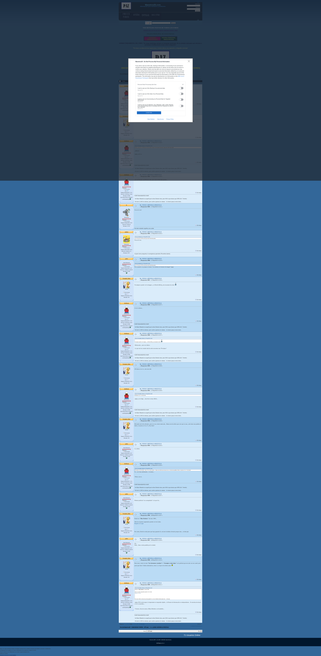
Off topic (146, 627)
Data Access (160, 119)
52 (134, 624)
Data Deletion (151, 119)
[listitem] (160, 84)
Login (142, 523)
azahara (126, 232)
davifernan (126, 303)
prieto (126, 258)
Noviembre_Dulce (126, 278)
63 (137, 624)
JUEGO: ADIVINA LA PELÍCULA (161, 627)
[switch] (181, 88)
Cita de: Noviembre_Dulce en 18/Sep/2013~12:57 (143, 587)
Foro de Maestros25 (125, 627)
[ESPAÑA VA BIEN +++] (130, 199)
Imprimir (199, 624)
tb (126, 205)
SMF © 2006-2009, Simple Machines (165, 639)
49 (129, 624)
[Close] (189, 61)
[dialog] (160, 90)
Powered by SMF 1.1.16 (154, 639)
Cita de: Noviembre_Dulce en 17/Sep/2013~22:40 (143, 468)
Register (137, 523)
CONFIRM (149, 112)
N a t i (163, 643)
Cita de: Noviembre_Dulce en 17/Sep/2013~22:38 (143, 393)
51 (133, 624)
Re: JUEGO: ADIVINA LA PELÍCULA (151, 205)
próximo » (199, 626)
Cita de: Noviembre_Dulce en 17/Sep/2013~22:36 (143, 338)
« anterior (193, 626)
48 (127, 624)
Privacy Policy (170, 119)
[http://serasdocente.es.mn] (126, 273)
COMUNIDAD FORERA (137, 627)
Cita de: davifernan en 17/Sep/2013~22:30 (142, 236)
